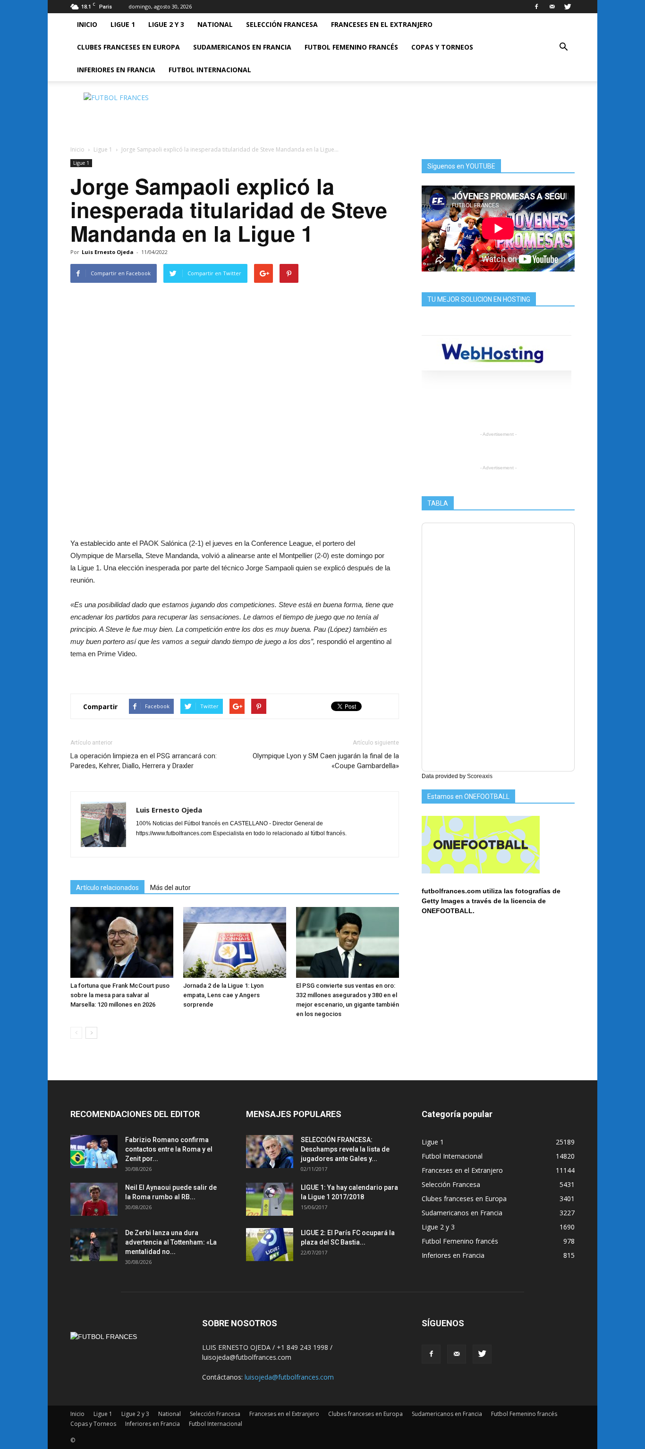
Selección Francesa (282, 24)
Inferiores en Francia (116, 69)
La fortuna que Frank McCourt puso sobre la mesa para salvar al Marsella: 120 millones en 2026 (120, 995)
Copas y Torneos (442, 46)
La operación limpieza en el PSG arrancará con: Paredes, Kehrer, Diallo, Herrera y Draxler (143, 761)
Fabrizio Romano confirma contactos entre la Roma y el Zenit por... (168, 1149)
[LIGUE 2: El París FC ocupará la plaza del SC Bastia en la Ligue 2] (269, 1244)
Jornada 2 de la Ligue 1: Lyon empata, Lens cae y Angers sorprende (223, 995)
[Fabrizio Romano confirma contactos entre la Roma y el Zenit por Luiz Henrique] (94, 1151)
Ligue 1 (122, 24)
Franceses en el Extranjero (382, 24)
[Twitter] (567, 6)
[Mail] (552, 6)
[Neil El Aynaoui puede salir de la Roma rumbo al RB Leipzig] (94, 1199)
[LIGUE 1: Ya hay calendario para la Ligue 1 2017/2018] (269, 1199)
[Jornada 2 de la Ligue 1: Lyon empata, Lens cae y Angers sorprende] (234, 942)
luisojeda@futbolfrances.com (289, 1377)
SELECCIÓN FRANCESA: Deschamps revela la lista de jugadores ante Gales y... (345, 1149)
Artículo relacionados (107, 887)
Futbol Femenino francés (351, 46)
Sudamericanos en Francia (242, 46)
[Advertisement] (403, 114)
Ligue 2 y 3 (166, 24)
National (215, 24)
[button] (563, 47)
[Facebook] (536, 6)
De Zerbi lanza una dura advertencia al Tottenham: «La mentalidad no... (171, 1242)
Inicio (87, 24)
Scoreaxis (479, 776)
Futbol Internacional (210, 69)
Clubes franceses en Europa (128, 46)
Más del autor (170, 887)
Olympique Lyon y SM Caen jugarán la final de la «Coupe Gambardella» (326, 761)
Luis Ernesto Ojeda (108, 251)
